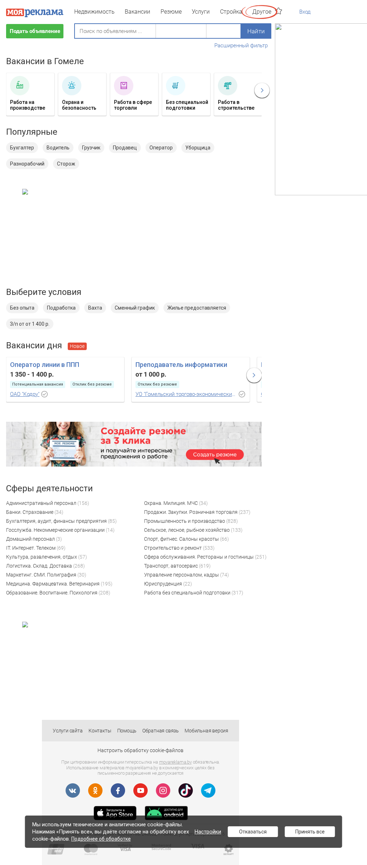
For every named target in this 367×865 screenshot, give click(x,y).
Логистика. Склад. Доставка (39, 566)
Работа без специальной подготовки (187, 593)
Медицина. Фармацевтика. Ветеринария (53, 584)
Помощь (127, 730)
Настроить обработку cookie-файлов (140, 750)
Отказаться (253, 832)
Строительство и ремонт (173, 548)
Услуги (201, 11)
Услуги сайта (68, 730)
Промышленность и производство (184, 521)
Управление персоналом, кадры (181, 575)
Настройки (208, 831)
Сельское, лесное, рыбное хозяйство (187, 530)
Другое (261, 11)
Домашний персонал (30, 539)
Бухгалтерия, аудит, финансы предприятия (56, 521)
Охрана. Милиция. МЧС (171, 503)
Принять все (310, 832)
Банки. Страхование (29, 512)
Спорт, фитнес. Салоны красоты (181, 539)
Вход (305, 12)
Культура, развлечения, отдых (41, 557)
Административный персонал (41, 503)
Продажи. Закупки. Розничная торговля (191, 512)
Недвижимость (94, 11)
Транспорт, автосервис (171, 566)
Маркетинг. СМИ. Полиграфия (41, 575)
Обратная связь (160, 730)
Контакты (100, 730)
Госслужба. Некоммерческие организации (55, 530)
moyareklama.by (175, 762)
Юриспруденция (163, 584)
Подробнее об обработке (101, 839)
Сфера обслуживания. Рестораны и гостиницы (199, 557)
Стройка (231, 11)
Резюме (171, 11)
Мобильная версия (206, 730)
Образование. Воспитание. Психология (51, 593)
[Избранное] (279, 11)
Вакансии (137, 11)
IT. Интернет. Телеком (31, 548)
